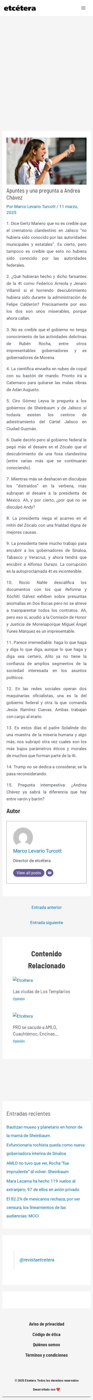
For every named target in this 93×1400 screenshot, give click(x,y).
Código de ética (46, 1334)
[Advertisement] (46, 65)
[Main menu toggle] (83, 8)
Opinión (19, 999)
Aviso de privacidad (46, 1324)
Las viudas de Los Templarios (41, 991)
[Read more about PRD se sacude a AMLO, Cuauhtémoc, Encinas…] (23, 1015)
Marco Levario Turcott (37, 851)
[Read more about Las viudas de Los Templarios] (23, 979)
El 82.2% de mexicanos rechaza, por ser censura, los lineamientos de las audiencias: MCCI (43, 1207)
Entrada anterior (46, 907)
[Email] (49, 873)
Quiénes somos (46, 1344)
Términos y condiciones (46, 1355)
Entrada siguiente (46, 922)
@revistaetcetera (37, 1260)
